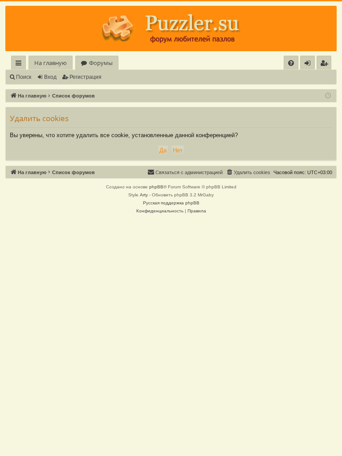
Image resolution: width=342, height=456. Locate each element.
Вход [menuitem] (309, 64)
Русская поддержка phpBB (171, 202)
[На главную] (171, 28)
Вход (50, 77)
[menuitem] (291, 63)
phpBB (156, 186)
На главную (50, 63)
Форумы (101, 63)
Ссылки (20, 64)
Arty (144, 194)
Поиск (23, 77)
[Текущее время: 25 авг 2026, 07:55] (328, 96)
